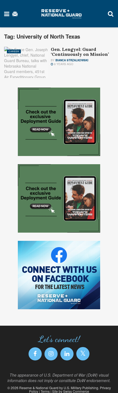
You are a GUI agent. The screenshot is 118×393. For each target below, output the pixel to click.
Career (14, 51)
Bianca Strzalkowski (71, 60)
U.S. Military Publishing (81, 387)
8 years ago (63, 64)
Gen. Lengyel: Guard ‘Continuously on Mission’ (80, 52)
